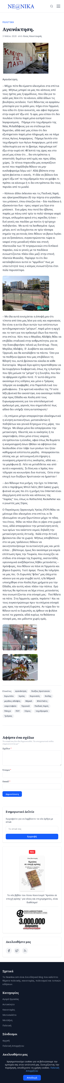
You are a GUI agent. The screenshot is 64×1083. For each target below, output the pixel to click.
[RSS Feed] (25, 951)
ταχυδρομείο (42, 711)
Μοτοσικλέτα (9, 1014)
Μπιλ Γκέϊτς (42, 701)
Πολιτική (6, 1025)
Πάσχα (7, 711)
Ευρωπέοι (9, 696)
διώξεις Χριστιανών (40, 691)
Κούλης (48, 696)
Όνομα (6, 769)
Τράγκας (8, 716)
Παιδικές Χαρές (42, 706)
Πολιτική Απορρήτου (13, 1045)
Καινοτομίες (8, 1009)
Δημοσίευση (12, 794)
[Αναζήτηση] (51, 6)
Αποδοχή (32, 1077)
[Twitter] (17, 951)
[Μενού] (58, 6)
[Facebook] (9, 951)
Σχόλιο (6, 748)
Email (6, 781)
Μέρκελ (28, 701)
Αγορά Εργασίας (10, 999)
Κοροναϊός (35, 696)
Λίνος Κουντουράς (32, 36)
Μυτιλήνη (7, 1020)
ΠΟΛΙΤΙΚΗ (8, 22)
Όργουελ (25, 706)
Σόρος (28, 711)
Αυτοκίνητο (8, 1004)
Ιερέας (22, 696)
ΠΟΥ (18, 711)
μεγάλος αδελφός (12, 701)
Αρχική (6, 1040)
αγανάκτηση (20, 691)
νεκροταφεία (10, 706)
